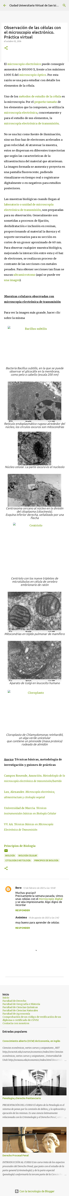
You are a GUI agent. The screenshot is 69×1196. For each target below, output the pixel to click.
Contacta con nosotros (16, 1023)
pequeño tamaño (45, 101)
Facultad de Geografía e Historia (21, 1004)
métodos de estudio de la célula (40, 96)
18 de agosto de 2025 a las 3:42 (43, 917)
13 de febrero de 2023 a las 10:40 (39, 888)
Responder (22, 910)
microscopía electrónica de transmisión (31, 123)
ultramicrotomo (24, 274)
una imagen (12, 280)
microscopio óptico (32, 74)
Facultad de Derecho (14, 1000)
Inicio (6, 997)
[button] (6, 48)
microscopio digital (50, 898)
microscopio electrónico (24, 64)
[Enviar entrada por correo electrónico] (6, 852)
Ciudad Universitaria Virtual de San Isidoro (35, 5)
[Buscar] (64, 5)
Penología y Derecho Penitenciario (22, 1098)
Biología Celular (28, 855)
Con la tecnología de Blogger (36, 1191)
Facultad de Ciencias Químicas (20, 1007)
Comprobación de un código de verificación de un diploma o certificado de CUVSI (32, 1018)
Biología (10, 855)
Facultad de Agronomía (16, 1013)
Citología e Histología (17, 860)
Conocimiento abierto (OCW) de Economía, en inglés (31, 1041)
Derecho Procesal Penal (16, 1155)
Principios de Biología (20, 846)
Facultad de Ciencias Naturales (20, 1010)
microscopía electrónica (20, 112)
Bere (18, 887)
